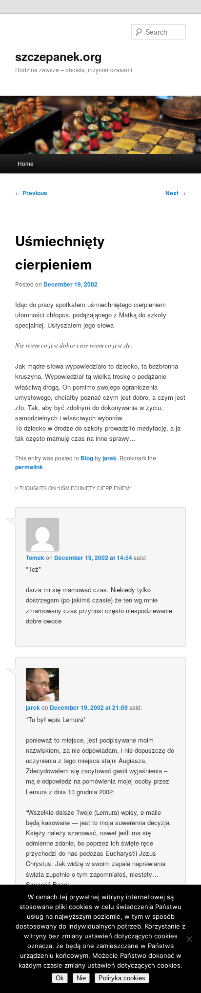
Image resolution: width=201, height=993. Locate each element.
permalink (29, 466)
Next (175, 192)
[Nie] (189, 939)
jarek (109, 458)
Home (26, 163)
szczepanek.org (58, 56)
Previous (31, 192)
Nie (81, 978)
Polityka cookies (122, 978)
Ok (60, 978)
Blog (86, 458)
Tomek (35, 557)
